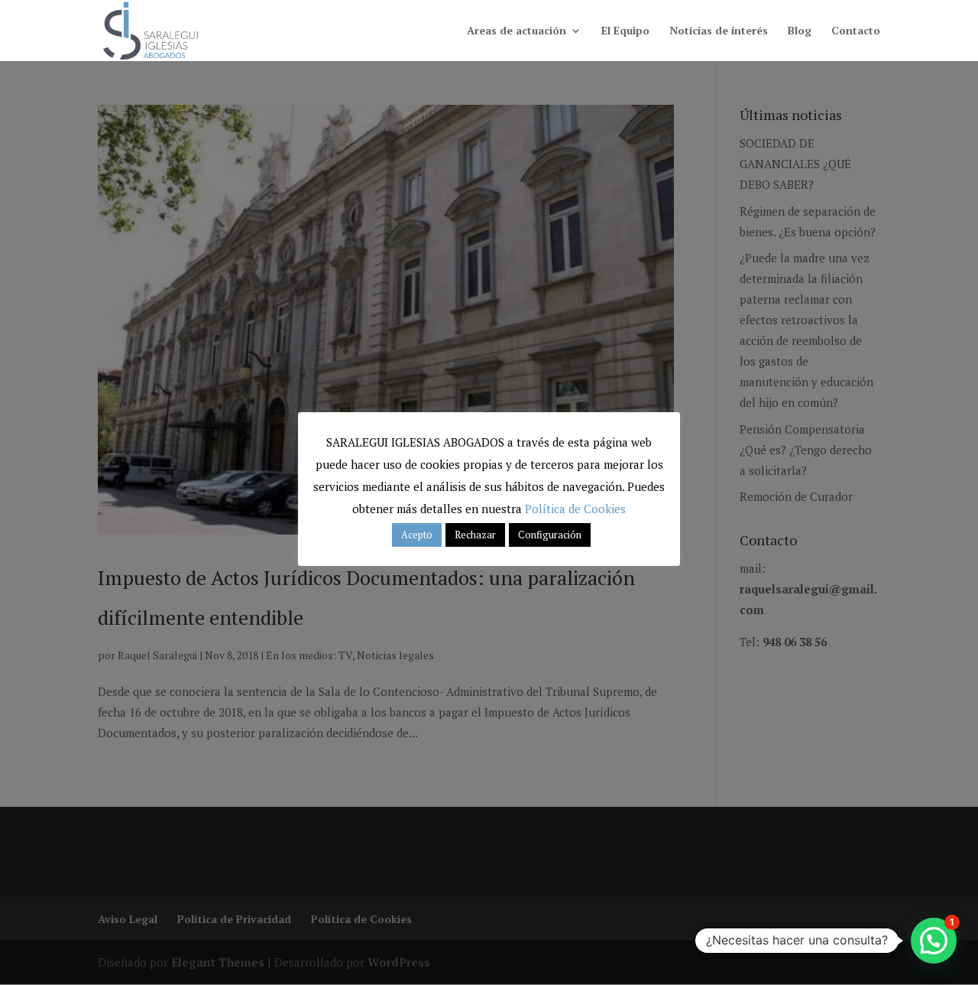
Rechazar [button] (475, 534)
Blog (799, 31)
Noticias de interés (718, 31)
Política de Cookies (575, 508)
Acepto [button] (416, 534)
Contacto (855, 31)
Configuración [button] (549, 534)
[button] (934, 941)
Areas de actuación (516, 31)
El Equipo (625, 31)
